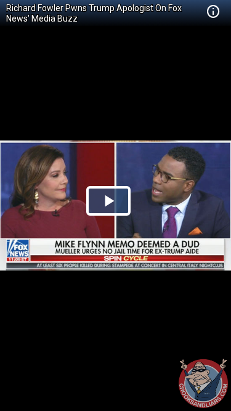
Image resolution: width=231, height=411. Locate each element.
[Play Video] (108, 201)
